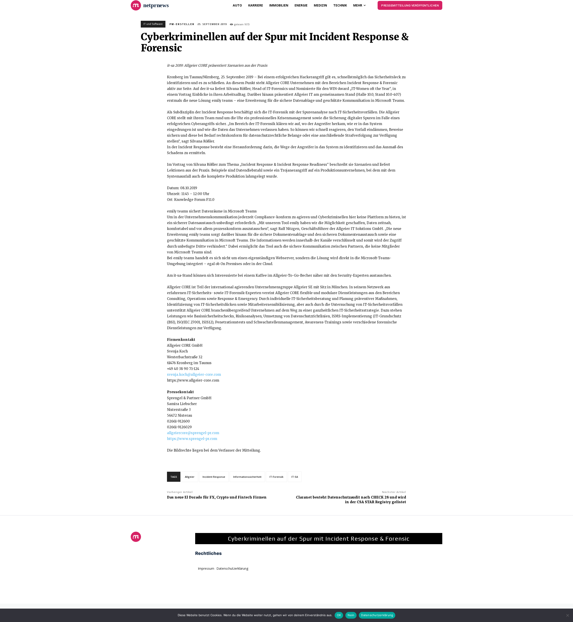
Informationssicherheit (247, 476)
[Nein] (567, 615)
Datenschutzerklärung (377, 615)
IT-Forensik (276, 476)
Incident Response (214, 476)
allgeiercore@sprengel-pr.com (193, 433)
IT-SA (294, 476)
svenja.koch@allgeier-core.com (194, 374)
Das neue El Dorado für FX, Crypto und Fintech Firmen (217, 497)
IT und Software (153, 24)
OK (339, 615)
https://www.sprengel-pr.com (192, 439)
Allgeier (190, 476)
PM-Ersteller (182, 24)
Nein (351, 615)
